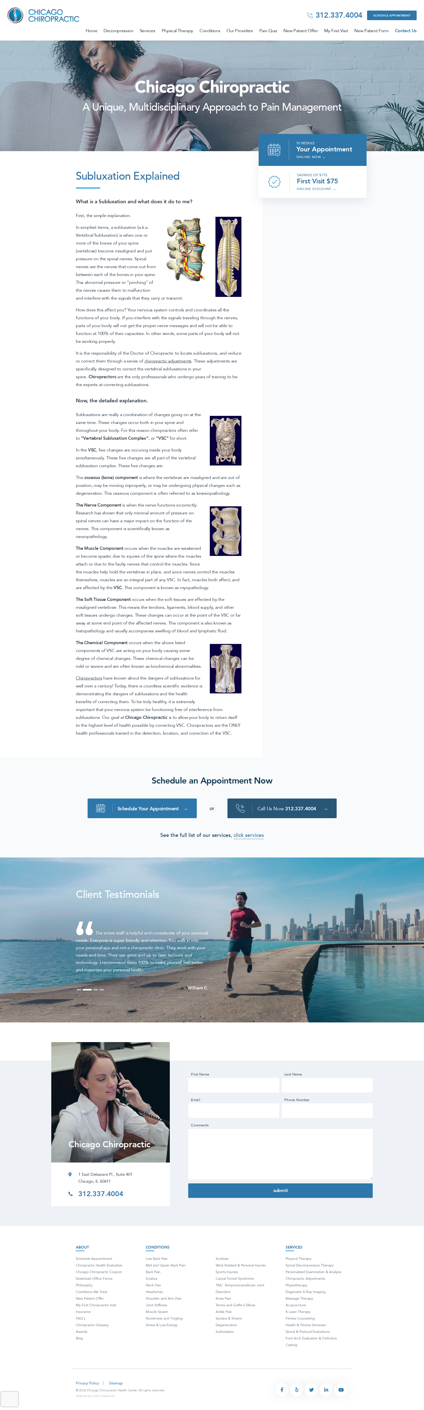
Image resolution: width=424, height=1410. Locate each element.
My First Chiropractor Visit (96, 1320)
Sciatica (151, 1293)
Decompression (118, 31)
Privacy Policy (87, 1398)
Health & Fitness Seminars (306, 1339)
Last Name (293, 1089)
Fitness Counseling (300, 1333)
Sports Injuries (227, 1286)
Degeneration (226, 1339)
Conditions (209, 31)
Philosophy (84, 1300)
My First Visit (336, 31)
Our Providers (239, 31)
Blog (79, 1353)
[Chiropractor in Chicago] (43, 15)
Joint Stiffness (156, 1320)
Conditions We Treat (91, 1306)
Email (195, 1115)
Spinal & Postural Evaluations (308, 1346)
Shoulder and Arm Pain (164, 1313)
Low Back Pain (157, 1273)
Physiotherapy (296, 1300)
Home (91, 31)
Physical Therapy (177, 31)
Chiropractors (89, 678)
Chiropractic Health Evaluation (99, 1280)
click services (249, 835)
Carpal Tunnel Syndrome (235, 1293)
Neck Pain (153, 1300)
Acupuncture (296, 1320)
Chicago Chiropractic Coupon (99, 1286)
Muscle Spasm (157, 1326)
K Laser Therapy (298, 1326)
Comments (200, 1140)
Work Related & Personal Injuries (241, 1280)
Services (147, 31)
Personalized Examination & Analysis (313, 1286)
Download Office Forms (94, 1293)
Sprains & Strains (229, 1333)
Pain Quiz (268, 31)
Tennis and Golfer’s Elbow (235, 1320)
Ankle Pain (224, 1326)
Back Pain (153, 1286)
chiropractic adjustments (168, 361)
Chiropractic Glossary (92, 1339)
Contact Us (406, 31)
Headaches (154, 1306)
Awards (81, 1346)
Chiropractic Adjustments (305, 1293)
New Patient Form (371, 31)
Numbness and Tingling (164, 1333)
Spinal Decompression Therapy (310, 1280)
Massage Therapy (299, 1313)
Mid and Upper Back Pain (166, 1280)
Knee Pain (223, 1313)
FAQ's (80, 1333)
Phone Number (296, 1115)
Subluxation (225, 1346)
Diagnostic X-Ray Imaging (306, 1306)
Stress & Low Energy (162, 1339)
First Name (200, 1089)
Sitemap (116, 1398)
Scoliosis (222, 1273)
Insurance (83, 1326)
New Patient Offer (300, 31)
